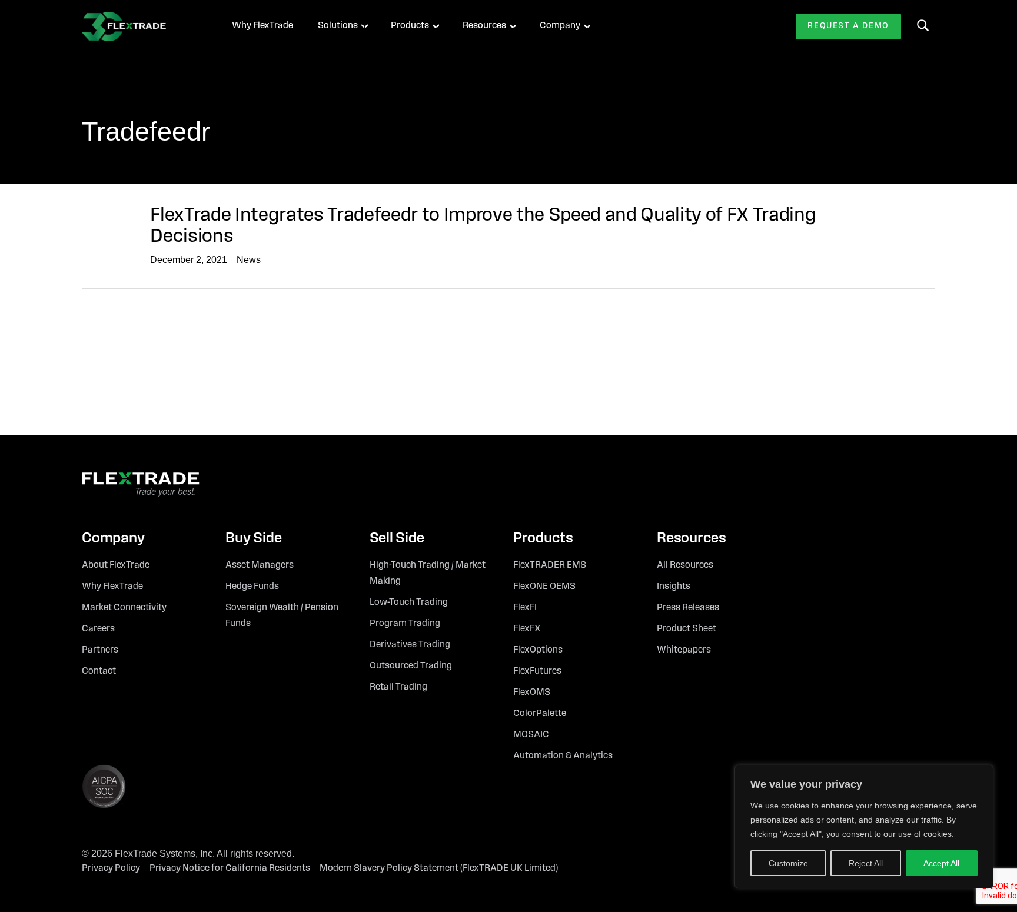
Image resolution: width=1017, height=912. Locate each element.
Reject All (866, 863)
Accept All (941, 863)
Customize (788, 863)
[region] (863, 826)
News (249, 260)
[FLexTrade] (141, 26)
